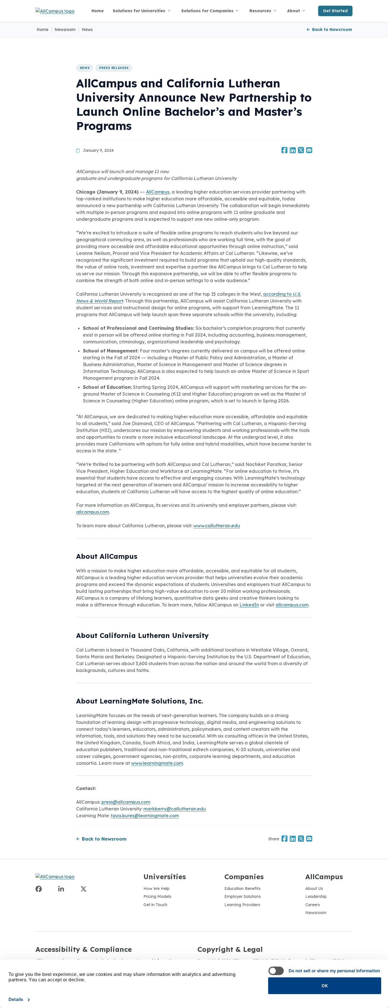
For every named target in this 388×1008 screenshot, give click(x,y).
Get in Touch (155, 904)
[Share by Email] (309, 150)
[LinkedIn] (61, 889)
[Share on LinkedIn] (293, 150)
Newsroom (65, 29)
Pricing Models (157, 896)
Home (97, 10)
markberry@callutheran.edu (174, 809)
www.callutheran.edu (216, 525)
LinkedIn (249, 605)
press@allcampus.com (125, 802)
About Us (314, 888)
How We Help (156, 888)
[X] (83, 889)
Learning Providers (242, 904)
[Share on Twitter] (301, 150)
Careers (312, 904)
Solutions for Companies (207, 10)
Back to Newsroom (332, 29)
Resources (260, 10)
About (293, 10)
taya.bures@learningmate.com (145, 815)
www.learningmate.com (157, 763)
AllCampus (157, 192)
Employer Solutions (242, 896)
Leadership (316, 896)
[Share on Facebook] (284, 150)
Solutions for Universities (139, 10)
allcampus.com (92, 512)
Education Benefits (242, 888)
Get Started (335, 10)
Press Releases (114, 68)
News (87, 29)
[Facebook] (39, 889)
